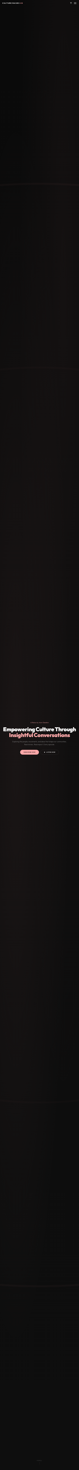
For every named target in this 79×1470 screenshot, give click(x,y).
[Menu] (75, 3)
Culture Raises (12, 3)
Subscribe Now (30, 752)
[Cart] (71, 3)
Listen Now (50, 752)
